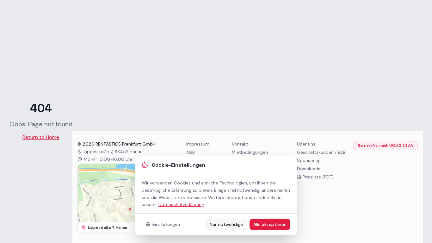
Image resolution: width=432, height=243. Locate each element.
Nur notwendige (226, 224)
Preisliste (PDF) (318, 177)
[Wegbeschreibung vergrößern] (122, 193)
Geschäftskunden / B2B (321, 152)
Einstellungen (166, 224)
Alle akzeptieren (270, 224)
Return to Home (40, 137)
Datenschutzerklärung (181, 204)
